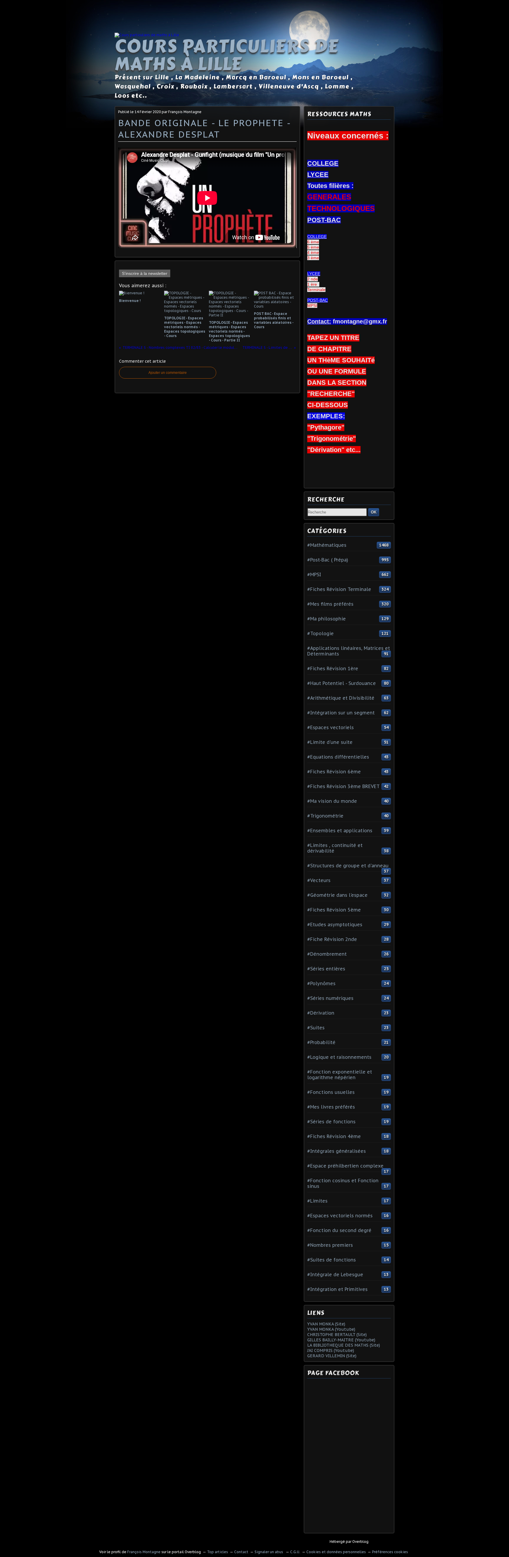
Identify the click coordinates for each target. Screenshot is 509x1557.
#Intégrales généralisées (336, 1151)
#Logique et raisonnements (339, 1057)
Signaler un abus (269, 1552)
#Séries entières (326, 969)
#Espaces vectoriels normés (340, 1215)
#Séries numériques (330, 998)
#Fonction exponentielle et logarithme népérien (339, 1074)
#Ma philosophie (326, 619)
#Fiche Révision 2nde (332, 939)
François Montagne (144, 1552)
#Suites (316, 1028)
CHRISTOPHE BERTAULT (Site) (337, 1334)
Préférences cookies (390, 1552)
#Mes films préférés (330, 604)
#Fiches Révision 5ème (334, 910)
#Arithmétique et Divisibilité (340, 698)
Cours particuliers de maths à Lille (226, 55)
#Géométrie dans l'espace (337, 895)
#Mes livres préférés (331, 1107)
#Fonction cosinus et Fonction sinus (343, 1183)
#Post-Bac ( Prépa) (327, 560)
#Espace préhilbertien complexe (345, 1166)
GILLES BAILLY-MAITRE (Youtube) (341, 1340)
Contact (241, 1552)
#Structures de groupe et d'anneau (348, 866)
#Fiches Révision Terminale (339, 589)
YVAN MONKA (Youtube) (331, 1329)
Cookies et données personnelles (336, 1552)
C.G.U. (295, 1552)
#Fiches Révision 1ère (332, 668)
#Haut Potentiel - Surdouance (341, 683)
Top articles (217, 1552)
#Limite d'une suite (330, 742)
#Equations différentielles (338, 757)
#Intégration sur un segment (341, 713)
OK (373, 512)
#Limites (317, 1201)
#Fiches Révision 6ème (334, 772)
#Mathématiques (326, 545)
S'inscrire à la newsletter (144, 273)
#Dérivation (320, 1013)
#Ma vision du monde (332, 801)
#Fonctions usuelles (331, 1092)
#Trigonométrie (325, 816)
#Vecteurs (318, 880)
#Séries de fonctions (331, 1122)
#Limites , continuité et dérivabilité (335, 848)
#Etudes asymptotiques (334, 924)
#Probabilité (321, 1042)
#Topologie (320, 633)
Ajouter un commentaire (167, 373)
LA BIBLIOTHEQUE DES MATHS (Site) (343, 1345)
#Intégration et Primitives (337, 1289)
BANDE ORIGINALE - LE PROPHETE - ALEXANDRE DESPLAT (204, 128)
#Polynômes (321, 983)
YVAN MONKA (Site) (326, 1324)
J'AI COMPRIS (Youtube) (330, 1350)
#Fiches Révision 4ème (334, 1136)
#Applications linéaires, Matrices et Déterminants (348, 651)
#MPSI (314, 574)
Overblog (360, 1541)
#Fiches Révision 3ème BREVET (343, 786)
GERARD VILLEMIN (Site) (331, 1355)
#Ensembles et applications (339, 830)
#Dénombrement (327, 954)
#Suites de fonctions (331, 1260)
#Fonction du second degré (339, 1230)
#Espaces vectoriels (330, 727)
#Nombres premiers (330, 1245)
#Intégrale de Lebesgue (335, 1274)
